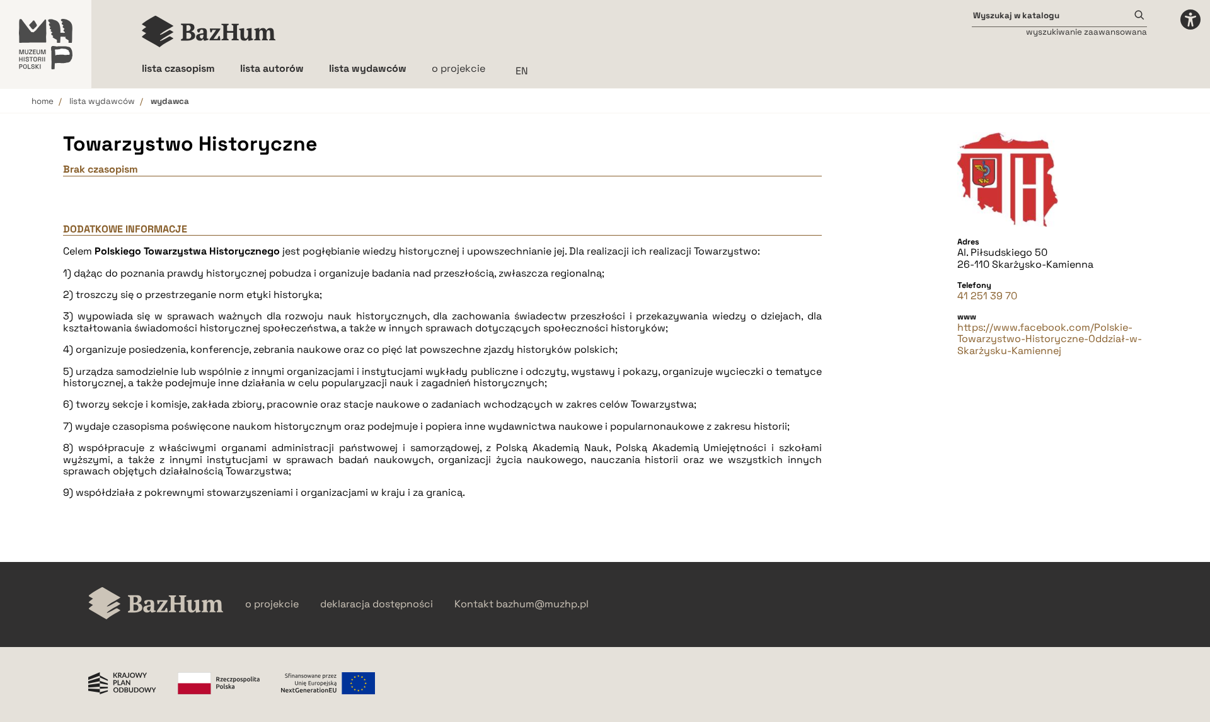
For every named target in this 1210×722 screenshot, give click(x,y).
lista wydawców (102, 101)
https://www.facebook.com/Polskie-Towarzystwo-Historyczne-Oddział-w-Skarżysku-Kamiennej (1049, 339)
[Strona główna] (209, 31)
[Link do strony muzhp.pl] (45, 44)
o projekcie (458, 68)
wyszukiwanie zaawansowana (1086, 32)
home (43, 101)
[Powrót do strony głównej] (156, 604)
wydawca (170, 101)
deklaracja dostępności (376, 604)
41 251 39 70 (987, 296)
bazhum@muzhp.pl (542, 604)
